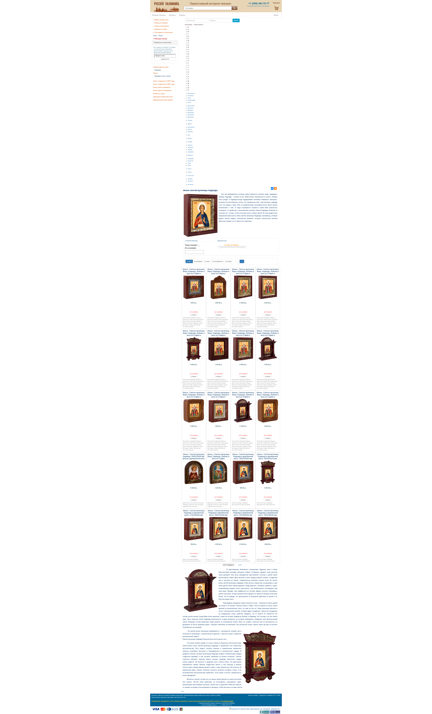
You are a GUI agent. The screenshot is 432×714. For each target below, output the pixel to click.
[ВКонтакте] (272, 188)
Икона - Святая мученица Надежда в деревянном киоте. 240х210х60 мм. (218, 513)
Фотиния (190, 184)
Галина (190, 120)
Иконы (161, 35)
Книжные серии (159, 93)
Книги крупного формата (162, 90)
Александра (191, 100)
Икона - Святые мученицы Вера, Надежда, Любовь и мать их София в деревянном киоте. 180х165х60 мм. (194, 273)
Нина (189, 165)
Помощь (182, 15)
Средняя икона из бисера (190, 506)
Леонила (190, 147)
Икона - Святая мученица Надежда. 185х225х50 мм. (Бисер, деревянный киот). (194, 456)
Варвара (190, 110)
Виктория (191, 117)
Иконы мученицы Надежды (190, 323)
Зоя (189, 135)
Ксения (190, 142)
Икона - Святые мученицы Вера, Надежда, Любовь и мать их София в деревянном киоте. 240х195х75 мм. (268, 335)
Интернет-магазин (158, 15)
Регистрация (188, 24)
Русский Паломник (227, 701)
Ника (189, 163)
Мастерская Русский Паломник (241, 504)
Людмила (191, 152)
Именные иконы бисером (196, 504)
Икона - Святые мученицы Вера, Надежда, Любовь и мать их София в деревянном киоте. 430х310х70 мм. (194, 335)
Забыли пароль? (198, 24)
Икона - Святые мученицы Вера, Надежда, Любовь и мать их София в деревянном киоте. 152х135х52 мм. (194, 397)
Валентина (191, 106)
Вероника (191, 112)
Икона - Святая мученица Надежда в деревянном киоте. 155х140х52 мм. (267, 513)
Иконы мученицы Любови (193, 321)
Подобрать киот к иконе (162, 76)
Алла (189, 102)
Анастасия (191, 93)
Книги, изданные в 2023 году (163, 84)
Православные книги (161, 67)
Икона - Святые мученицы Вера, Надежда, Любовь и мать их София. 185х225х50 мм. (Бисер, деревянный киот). (218, 458)
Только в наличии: (191, 245)
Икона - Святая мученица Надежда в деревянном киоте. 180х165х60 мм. (243, 456)
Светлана (191, 175)
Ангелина (191, 95)
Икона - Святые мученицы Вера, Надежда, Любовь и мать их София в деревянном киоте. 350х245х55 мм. (218, 273)
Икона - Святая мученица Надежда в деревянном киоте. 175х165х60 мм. (193, 513)
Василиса (191, 115)
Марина (190, 155)
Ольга (189, 169)
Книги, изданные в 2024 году (163, 81)
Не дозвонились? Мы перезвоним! (258, 6)
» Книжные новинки (160, 23)
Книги (155, 35)
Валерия (190, 108)
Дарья (190, 124)
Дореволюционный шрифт (163, 100)
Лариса (190, 145)
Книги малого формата (161, 87)
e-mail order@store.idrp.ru (209, 705)
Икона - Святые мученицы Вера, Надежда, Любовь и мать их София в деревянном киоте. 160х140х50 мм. (218, 335)
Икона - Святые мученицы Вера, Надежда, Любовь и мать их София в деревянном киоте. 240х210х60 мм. (243, 273)
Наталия (190, 161)
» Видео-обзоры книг (161, 20)
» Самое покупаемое (161, 26)
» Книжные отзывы (160, 29)
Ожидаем (157, 70)
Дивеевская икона (188, 503)
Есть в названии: (190, 248)
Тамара (190, 179)
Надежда (191, 158)
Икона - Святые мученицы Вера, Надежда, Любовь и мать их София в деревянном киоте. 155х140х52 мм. (243, 335)
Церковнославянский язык (163, 97)
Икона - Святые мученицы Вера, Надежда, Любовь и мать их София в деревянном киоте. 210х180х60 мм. (268, 273)
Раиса (190, 172)
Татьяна (190, 181)
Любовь (190, 149)
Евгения (190, 131)
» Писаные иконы (160, 39)
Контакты (172, 15)
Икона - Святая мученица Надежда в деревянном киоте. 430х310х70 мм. (267, 456)
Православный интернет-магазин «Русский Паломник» (217, 703)
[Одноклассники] (275, 188)
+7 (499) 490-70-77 (226, 705)
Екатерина (191, 127)
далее (240, 565)
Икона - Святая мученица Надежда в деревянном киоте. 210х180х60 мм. (243, 513)
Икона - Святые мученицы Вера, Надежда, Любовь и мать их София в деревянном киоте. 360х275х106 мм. (243, 397)
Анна (189, 98)
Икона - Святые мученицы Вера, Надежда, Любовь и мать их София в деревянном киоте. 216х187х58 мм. (268, 397)
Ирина (190, 138)
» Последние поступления (163, 32)
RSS (182, 691)
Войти (276, 15)
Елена (190, 129)
